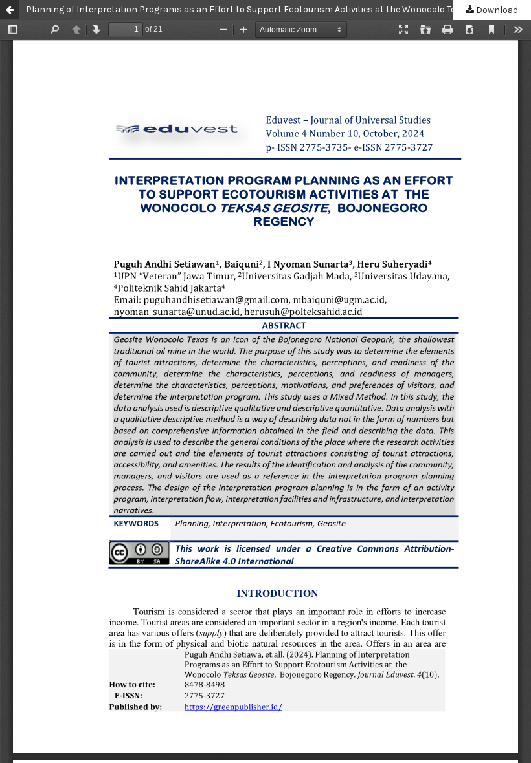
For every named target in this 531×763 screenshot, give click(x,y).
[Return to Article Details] (9, 9)
